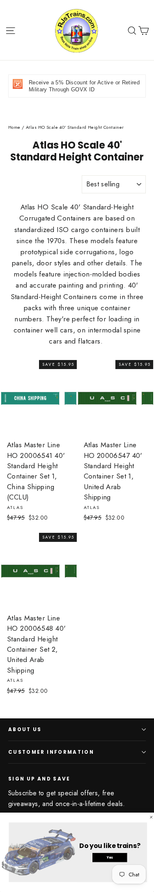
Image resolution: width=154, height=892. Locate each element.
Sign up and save (39, 779)
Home (14, 127)
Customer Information (51, 752)
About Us (25, 729)
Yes (110, 857)
